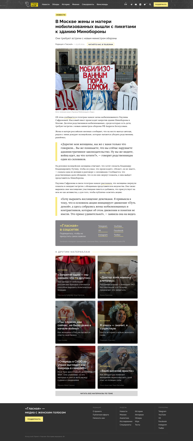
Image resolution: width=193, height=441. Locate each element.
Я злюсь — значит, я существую (114, 327)
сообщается (70, 117)
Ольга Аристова (106, 385)
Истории (66, 4)
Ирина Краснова (106, 295)
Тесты (137, 425)
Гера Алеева (62, 340)
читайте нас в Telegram (100, 44)
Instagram (103, 235)
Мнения (75, 4)
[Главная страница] (31, 4)
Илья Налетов (79, 295)
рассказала (106, 183)
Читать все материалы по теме (96, 393)
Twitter (117, 235)
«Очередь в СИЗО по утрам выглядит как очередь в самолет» (72, 365)
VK (99, 230)
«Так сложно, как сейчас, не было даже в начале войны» (74, 325)
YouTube (118, 226)
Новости (46, 4)
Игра (137, 421)
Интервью (139, 415)
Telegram (102, 226)
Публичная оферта (101, 415)
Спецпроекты (88, 4)
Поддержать (161, 4)
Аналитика (124, 418)
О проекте (97, 411)
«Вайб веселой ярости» (117, 370)
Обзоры (55, 4)
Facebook (118, 230)
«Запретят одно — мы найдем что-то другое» (74, 276)
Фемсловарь (102, 4)
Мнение (123, 415)
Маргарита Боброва (65, 295)
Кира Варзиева (118, 385)
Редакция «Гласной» (64, 44)
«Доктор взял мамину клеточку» (115, 279)
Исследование (126, 421)
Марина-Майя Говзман (66, 385)
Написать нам (99, 418)
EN (125, 4)
